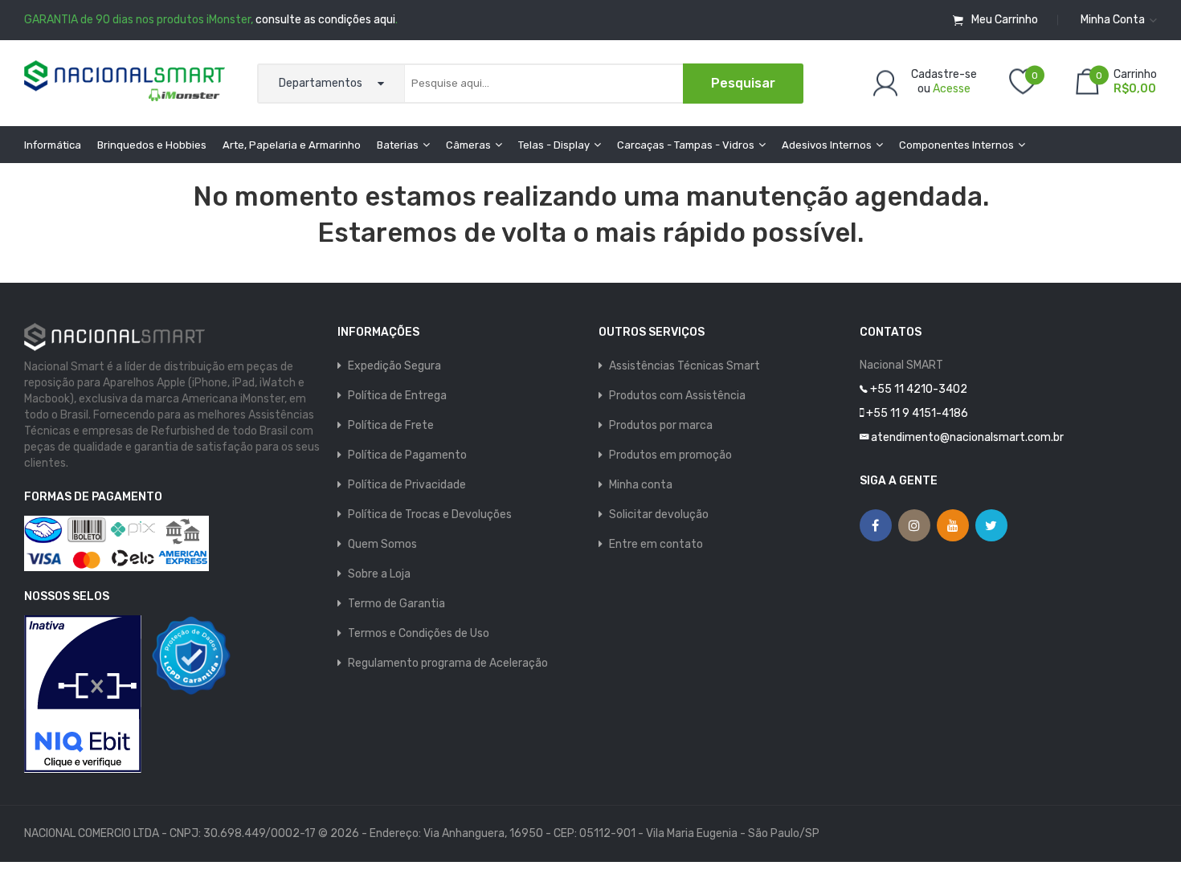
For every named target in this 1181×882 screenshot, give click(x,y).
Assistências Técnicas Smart (684, 366)
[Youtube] (953, 525)
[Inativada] (82, 694)
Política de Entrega (397, 395)
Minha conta (640, 485)
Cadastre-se (944, 73)
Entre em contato (656, 544)
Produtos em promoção (670, 455)
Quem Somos (382, 544)
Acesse (952, 88)
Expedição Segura (394, 366)
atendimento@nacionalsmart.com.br (967, 437)
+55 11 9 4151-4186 (917, 413)
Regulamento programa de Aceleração (448, 663)
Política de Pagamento (407, 455)
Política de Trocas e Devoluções (430, 514)
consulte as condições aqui (325, 20)
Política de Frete (391, 425)
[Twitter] (991, 525)
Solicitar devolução (659, 514)
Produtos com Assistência (677, 395)
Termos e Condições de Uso (418, 633)
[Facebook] (876, 525)
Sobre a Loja (379, 574)
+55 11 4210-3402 (918, 389)
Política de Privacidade (407, 485)
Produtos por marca (661, 425)
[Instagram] (914, 525)
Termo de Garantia (396, 603)
